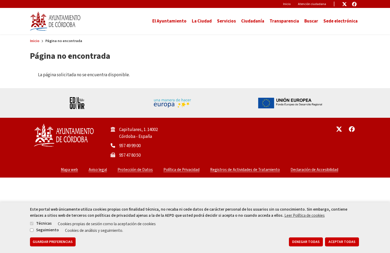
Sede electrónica (340, 21)
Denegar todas (306, 242)
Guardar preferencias (53, 242)
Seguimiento (47, 230)
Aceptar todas (342, 242)
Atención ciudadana (312, 4)
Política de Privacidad (181, 170)
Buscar (311, 21)
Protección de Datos (135, 170)
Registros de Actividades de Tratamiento (245, 170)
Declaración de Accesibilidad (314, 170)
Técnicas (44, 224)
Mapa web (69, 170)
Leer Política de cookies (304, 215)
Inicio (287, 4)
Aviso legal (98, 170)
